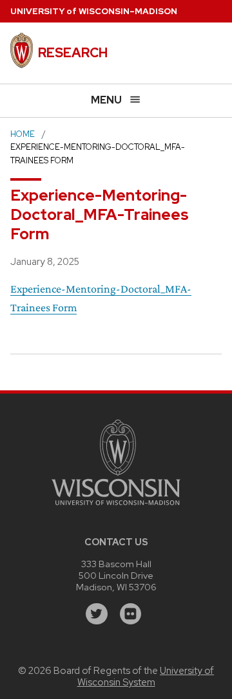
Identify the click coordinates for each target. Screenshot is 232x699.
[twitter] (97, 614)
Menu (106, 100)
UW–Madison (93, 11)
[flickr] (131, 614)
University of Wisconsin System (146, 676)
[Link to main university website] (116, 507)
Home (22, 134)
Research (73, 52)
